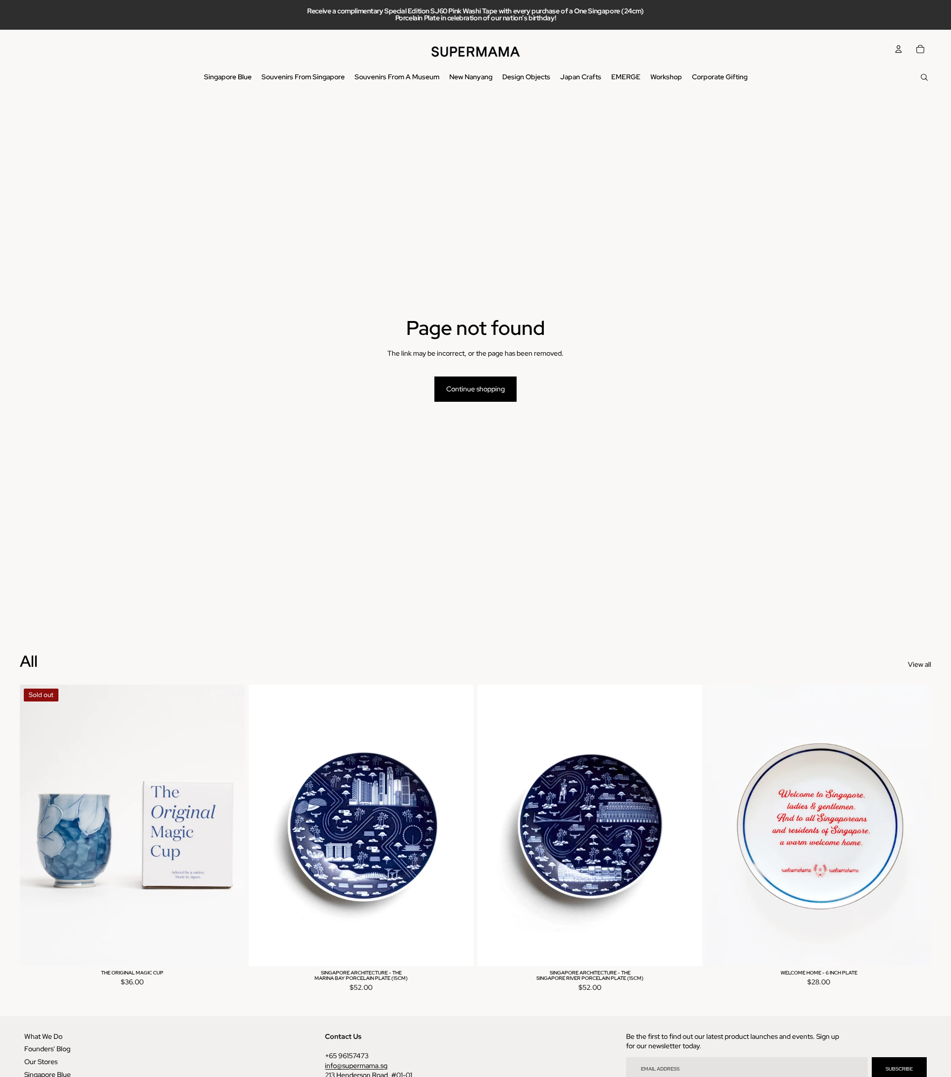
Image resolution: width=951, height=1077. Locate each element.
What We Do (43, 1036)
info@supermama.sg (356, 1065)
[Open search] (924, 77)
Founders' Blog (47, 1048)
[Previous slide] (35, 825)
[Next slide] (230, 825)
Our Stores (40, 1061)
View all (919, 664)
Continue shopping (475, 388)
